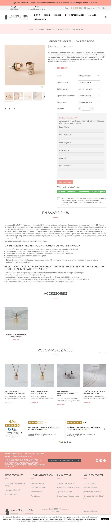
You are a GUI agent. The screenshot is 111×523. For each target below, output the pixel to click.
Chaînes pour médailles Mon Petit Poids (94, 392)
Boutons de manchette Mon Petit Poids (67, 393)
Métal (59, 76)
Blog (66, 8)
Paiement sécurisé (12, 490)
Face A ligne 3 (65, 142)
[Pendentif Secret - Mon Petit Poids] (9, 96)
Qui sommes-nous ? (65, 483)
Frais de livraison (11, 494)
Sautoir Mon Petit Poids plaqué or (40, 392)
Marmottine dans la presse (68, 487)
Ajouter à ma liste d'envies (69, 187)
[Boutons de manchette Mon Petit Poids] (68, 375)
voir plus (44, 429)
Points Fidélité (36, 492)
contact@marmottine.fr (37, 9)
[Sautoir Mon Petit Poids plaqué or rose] (16, 375)
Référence (54, 47)
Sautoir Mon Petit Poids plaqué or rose (15, 392)
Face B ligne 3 (65, 166)
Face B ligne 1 (64, 150)
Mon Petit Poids (19, 225)
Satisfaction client (38, 487)
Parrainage (35, 496)
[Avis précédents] (24, 429)
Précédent (5, 97)
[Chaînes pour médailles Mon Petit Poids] (95, 375)
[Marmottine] (16, 17)
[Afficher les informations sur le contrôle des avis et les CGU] (21, 433)
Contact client (89, 483)
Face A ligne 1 (64, 127)
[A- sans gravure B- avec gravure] (89, 89)
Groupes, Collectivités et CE (93, 497)
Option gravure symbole (66, 96)
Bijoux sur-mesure (64, 492)
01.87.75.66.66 (15, 9)
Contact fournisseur (92, 492)
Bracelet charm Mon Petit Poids (16, 336)
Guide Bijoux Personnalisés (68, 496)
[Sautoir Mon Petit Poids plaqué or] (42, 375)
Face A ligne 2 (65, 135)
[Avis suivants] (104, 429)
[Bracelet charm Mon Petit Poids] (16, 319)
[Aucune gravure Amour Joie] (89, 102)
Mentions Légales (90, 511)
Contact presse (90, 487)
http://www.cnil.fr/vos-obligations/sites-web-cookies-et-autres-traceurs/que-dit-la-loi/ (57, 521)
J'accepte (105, 519)
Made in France (37, 483)
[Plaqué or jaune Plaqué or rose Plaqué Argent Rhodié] (89, 76)
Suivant (44, 97)
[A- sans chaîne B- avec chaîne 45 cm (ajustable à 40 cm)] (89, 82)
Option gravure (63, 89)
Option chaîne (62, 82)
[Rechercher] (105, 17)
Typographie (62, 102)
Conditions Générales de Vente (15, 484)
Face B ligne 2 (65, 158)
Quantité (60, 109)
